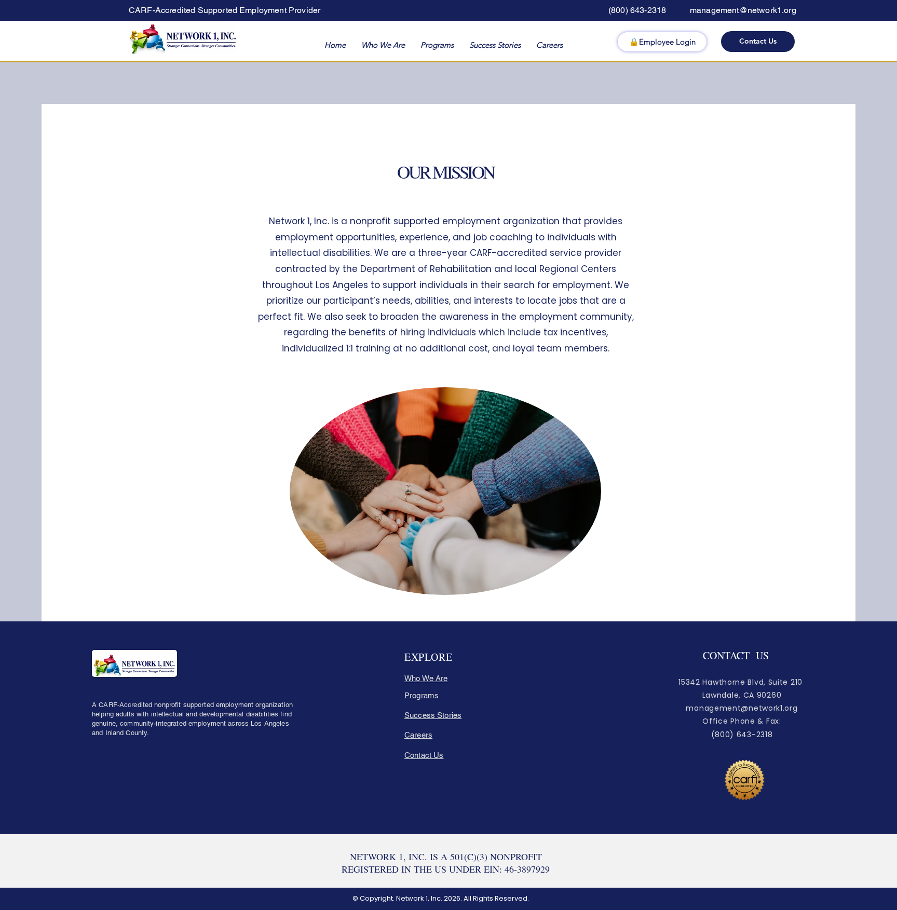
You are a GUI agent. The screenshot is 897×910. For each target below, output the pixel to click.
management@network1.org (743, 10)
